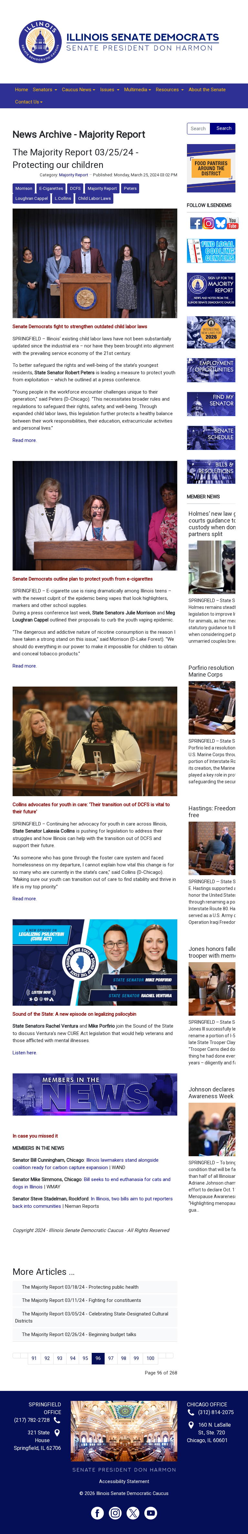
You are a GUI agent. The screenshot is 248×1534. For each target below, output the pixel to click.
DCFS (75, 188)
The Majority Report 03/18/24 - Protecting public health (80, 1287)
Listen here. (25, 1053)
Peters (130, 188)
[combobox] (198, 128)
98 (123, 1358)
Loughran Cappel (32, 198)
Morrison (24, 188)
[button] (45, 90)
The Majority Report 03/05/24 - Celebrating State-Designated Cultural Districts (91, 1317)
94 (72, 1358)
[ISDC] (122, 41)
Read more (24, 440)
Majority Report (73, 174)
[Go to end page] (170, 1355)
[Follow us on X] (135, 1510)
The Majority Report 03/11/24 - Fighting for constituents (81, 1300)
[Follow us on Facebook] (196, 223)
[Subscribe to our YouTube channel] (232, 223)
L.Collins (63, 198)
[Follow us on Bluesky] (220, 223)
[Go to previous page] (24, 1355)
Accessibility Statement (124, 1481)
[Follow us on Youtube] (150, 1510)
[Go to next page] (162, 1355)
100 (150, 1358)
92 (47, 1358)
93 (59, 1358)
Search (224, 128)
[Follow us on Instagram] (208, 223)
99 (136, 1358)
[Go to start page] (17, 1355)
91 (34, 1358)
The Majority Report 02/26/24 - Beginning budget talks (78, 1334)
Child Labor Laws (94, 198)
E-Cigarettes (51, 188)
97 (110, 1358)
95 (85, 1358)
